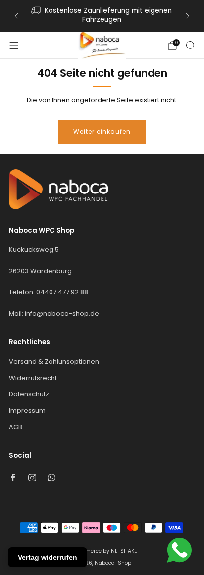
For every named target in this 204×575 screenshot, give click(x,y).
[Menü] (14, 45)
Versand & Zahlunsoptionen (54, 361)
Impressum (27, 410)
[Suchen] (190, 45)
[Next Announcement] (188, 16)
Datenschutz (29, 394)
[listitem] (102, 16)
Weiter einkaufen (102, 131)
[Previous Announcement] (16, 16)
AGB (15, 426)
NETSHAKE (124, 551)
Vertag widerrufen (47, 557)
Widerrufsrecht (33, 378)
